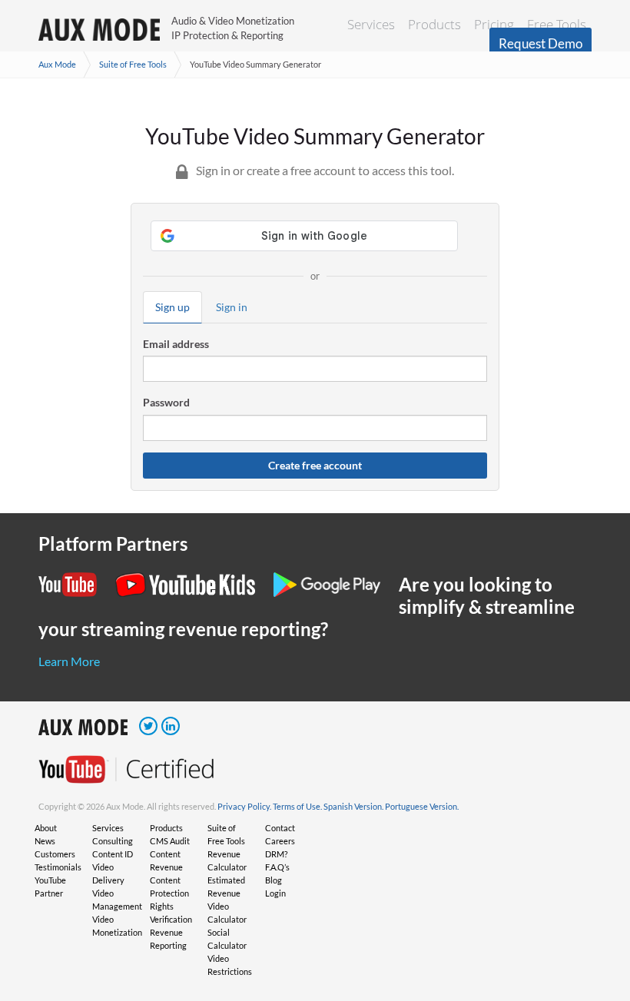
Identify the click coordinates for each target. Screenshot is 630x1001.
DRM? (276, 854)
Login (275, 893)
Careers (280, 841)
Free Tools (556, 24)
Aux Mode (57, 64)
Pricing (494, 24)
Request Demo (540, 43)
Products (434, 24)
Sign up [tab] (172, 306)
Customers (55, 854)
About (46, 828)
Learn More (69, 661)
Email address (176, 343)
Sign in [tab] (231, 306)
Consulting (112, 841)
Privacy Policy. (244, 806)
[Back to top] (595, 909)
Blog (273, 880)
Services (371, 24)
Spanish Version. (353, 806)
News (45, 841)
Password (166, 402)
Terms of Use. (297, 806)
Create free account (315, 465)
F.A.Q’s (277, 867)
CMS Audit (170, 841)
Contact (280, 828)
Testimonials (58, 867)
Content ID (112, 854)
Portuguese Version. (422, 806)
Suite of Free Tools (133, 64)
